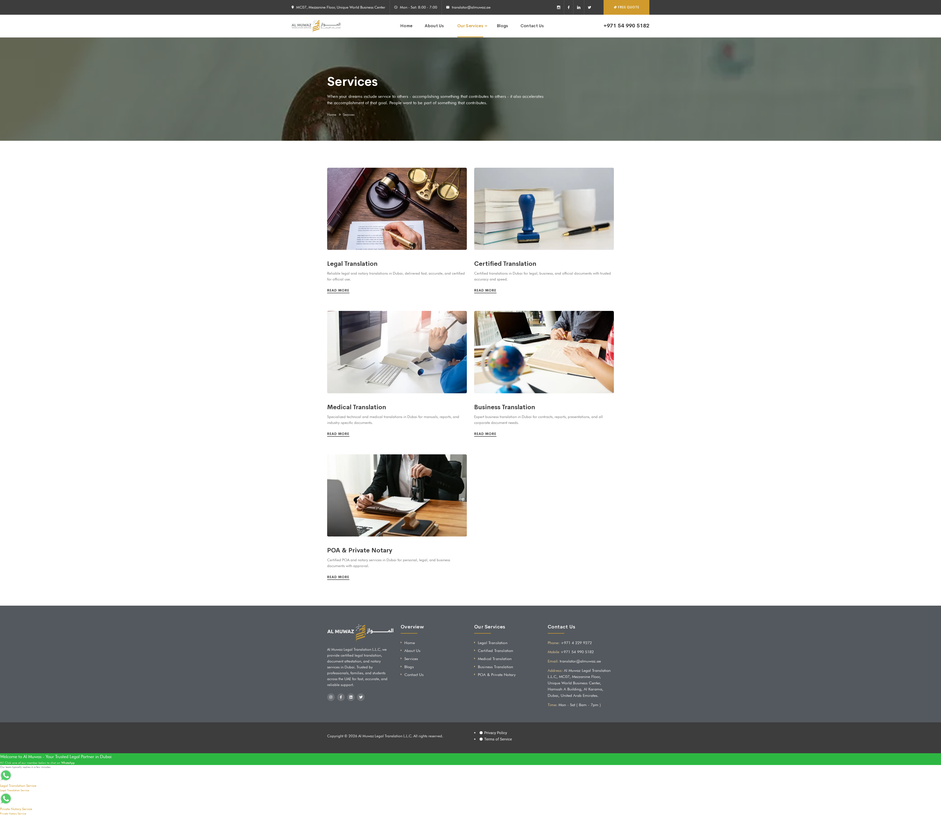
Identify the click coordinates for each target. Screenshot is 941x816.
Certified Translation (505, 264)
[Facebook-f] (341, 697)
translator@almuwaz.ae (471, 7)
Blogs (502, 25)
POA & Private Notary (359, 550)
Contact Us (532, 25)
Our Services (470, 25)
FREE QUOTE (628, 7)
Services (411, 658)
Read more (338, 290)
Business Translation (504, 407)
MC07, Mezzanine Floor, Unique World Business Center (340, 7)
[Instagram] (560, 7)
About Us (434, 25)
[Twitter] (587, 7)
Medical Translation (356, 407)
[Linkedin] (578, 7)
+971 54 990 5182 (626, 25)
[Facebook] (568, 7)
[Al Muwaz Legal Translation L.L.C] (316, 26)
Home (406, 25)
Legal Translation (352, 264)
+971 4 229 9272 (576, 642)
